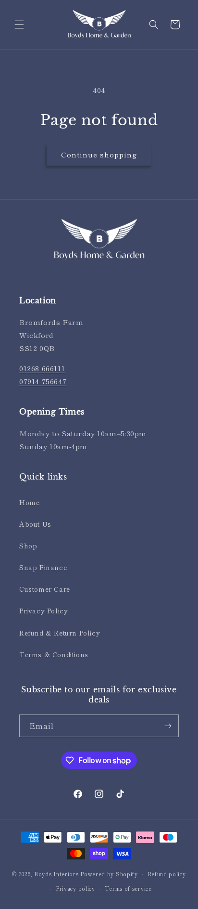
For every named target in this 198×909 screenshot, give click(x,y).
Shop (28, 545)
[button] (19, 24)
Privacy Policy (43, 610)
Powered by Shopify (109, 873)
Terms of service (128, 888)
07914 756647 (42, 381)
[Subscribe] (167, 725)
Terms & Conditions (53, 654)
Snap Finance (43, 567)
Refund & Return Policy (59, 632)
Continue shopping (99, 154)
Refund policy (167, 874)
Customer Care (44, 589)
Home (29, 502)
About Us (35, 524)
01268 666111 (42, 368)
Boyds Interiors (56, 873)
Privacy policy (75, 888)
